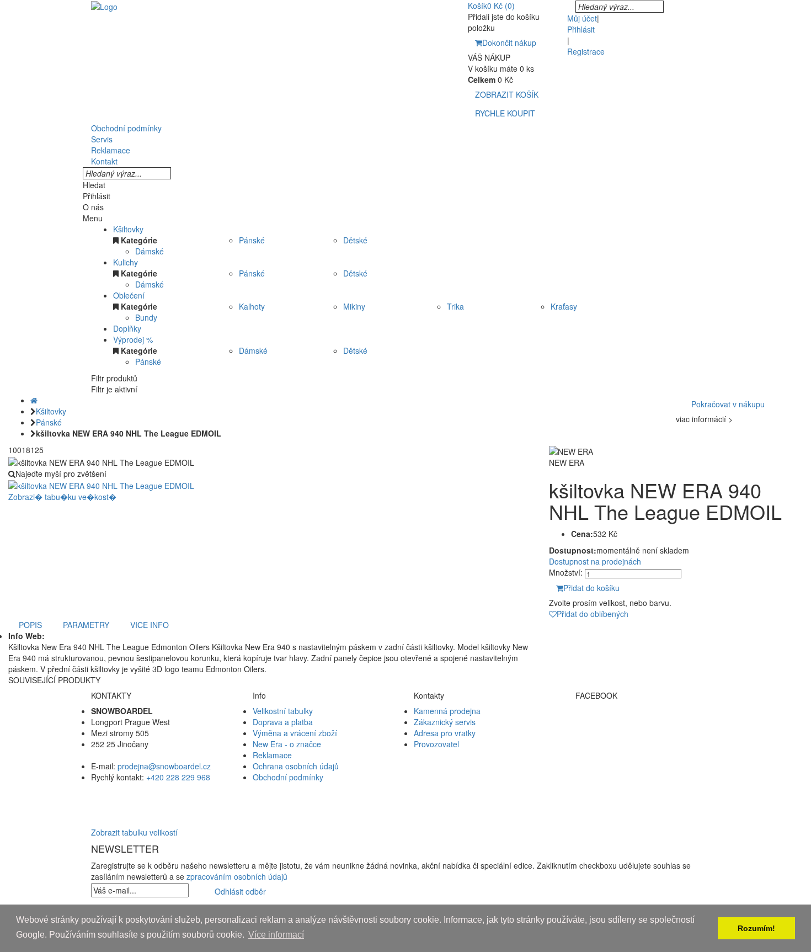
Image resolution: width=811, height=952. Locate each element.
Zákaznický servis (445, 721)
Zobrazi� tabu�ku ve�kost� (62, 496)
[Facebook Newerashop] (648, 721)
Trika (455, 306)
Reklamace (272, 754)
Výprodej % (133, 339)
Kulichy (125, 262)
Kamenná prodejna (447, 710)
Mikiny (354, 306)
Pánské (252, 240)
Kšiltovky (128, 229)
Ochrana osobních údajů (296, 766)
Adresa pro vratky (445, 732)
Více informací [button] (276, 934)
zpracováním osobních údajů (236, 876)
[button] (405, 799)
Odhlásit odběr (240, 891)
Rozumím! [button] (756, 928)
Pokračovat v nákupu (728, 403)
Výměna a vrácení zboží (295, 732)
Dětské (355, 240)
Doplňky (127, 328)
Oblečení (129, 295)
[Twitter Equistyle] (648, 732)
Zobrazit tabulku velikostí (134, 832)
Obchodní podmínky (288, 777)
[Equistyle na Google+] (648, 743)
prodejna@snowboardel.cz (164, 766)
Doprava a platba (283, 721)
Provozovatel (436, 743)
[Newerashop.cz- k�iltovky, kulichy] (104, 5)
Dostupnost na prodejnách (595, 561)
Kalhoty (252, 306)
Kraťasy (564, 306)
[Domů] (34, 400)
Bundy (146, 317)
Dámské (149, 251)
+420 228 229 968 (178, 777)
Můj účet (582, 18)
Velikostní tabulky (283, 710)
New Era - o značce (287, 743)
